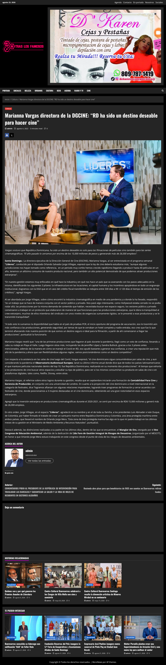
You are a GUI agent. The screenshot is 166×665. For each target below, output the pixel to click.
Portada (6, 90)
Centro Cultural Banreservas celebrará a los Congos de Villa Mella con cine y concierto (62, 594)
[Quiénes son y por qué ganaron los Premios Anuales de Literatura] (23, 575)
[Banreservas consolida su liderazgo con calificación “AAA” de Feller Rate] (23, 628)
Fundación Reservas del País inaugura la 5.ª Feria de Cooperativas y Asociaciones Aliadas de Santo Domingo (63, 646)
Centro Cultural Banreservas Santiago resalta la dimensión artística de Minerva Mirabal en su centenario (102, 594)
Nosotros (149, 2)
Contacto (127, 2)
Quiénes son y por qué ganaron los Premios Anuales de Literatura (20, 593)
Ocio (59, 90)
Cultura (49, 90)
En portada (138, 2)
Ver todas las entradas (39, 460)
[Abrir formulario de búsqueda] (163, 91)
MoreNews (97, 662)
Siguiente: (122, 488)
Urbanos (38, 90)
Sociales (159, 2)
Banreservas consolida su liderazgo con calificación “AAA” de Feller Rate (22, 645)
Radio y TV (78, 90)
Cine (89, 90)
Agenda (118, 2)
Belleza (28, 90)
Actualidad (11, 585)
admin (9, 128)
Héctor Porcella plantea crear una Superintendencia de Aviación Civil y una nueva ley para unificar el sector (142, 646)
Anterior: (41, 490)
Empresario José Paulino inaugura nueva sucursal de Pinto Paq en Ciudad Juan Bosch (102, 646)
